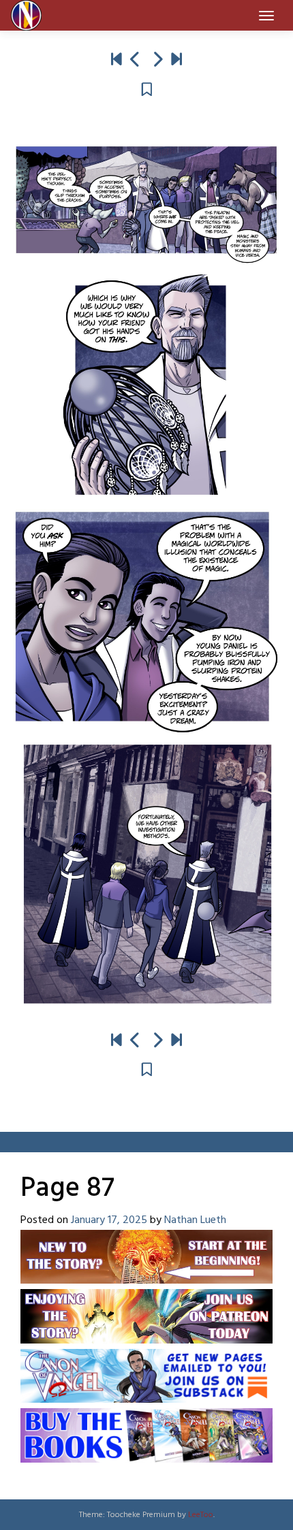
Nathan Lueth (195, 1220)
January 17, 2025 (109, 1220)
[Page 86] (135, 60)
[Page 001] (116, 60)
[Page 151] (176, 60)
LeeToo (200, 1515)
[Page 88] (157, 60)
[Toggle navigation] (266, 15)
